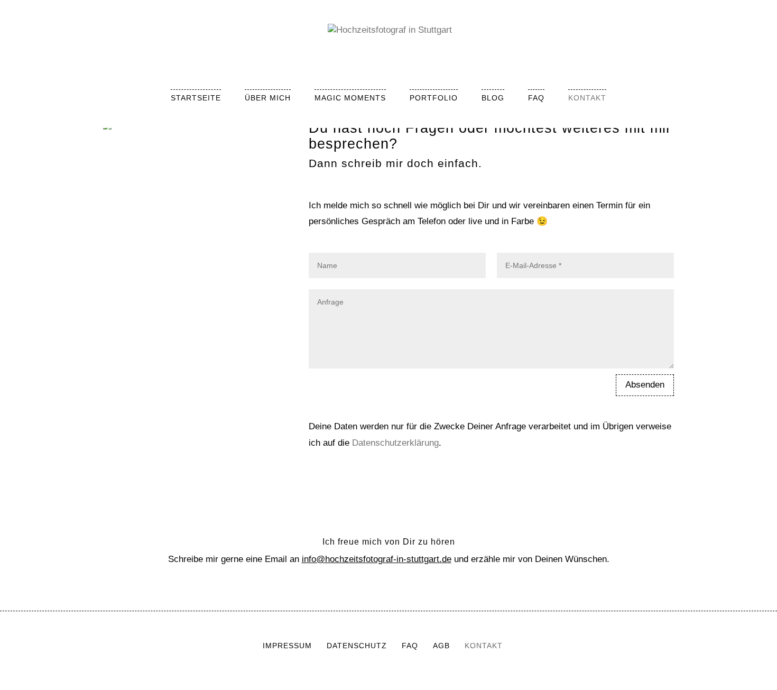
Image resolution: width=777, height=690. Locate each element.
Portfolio (434, 98)
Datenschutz (357, 645)
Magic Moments (350, 98)
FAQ (536, 98)
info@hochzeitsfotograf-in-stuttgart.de (376, 559)
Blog (493, 98)
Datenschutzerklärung (395, 443)
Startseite (196, 98)
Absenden (644, 385)
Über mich (268, 98)
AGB (441, 645)
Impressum (287, 645)
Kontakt (587, 98)
